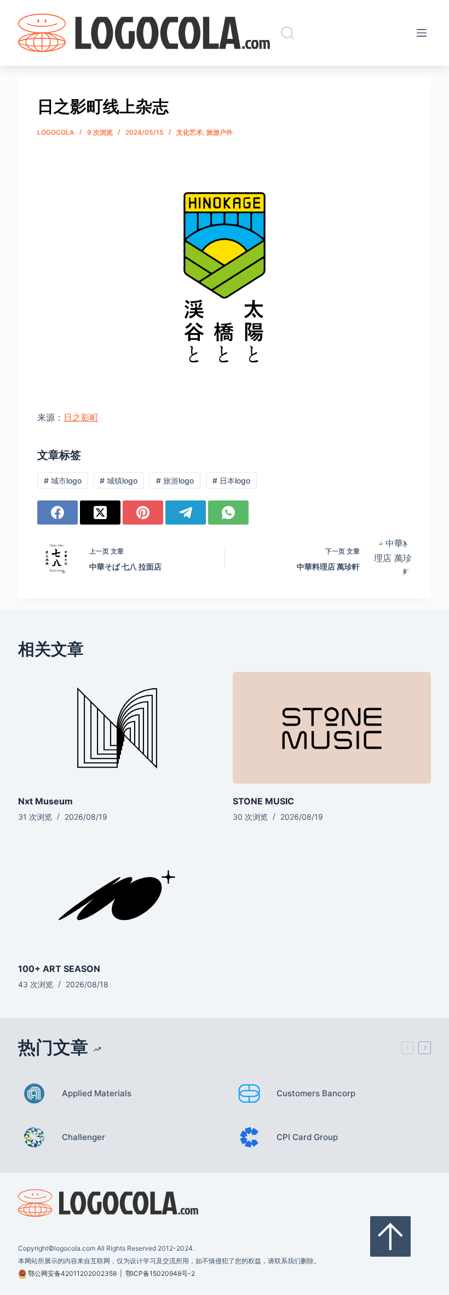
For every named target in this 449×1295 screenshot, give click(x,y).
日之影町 (81, 417)
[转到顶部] (390, 1236)
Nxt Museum (45, 801)
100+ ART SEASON (59, 968)
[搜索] (287, 32)
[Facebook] (57, 512)
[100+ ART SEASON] (117, 895)
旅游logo (175, 480)
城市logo (63, 480)
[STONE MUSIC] (332, 728)
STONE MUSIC (263, 801)
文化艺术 (189, 132)
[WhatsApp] (228, 512)
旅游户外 (219, 132)
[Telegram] (185, 512)
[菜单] (424, 33)
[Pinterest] (143, 512)
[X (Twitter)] (100, 512)
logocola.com (74, 1248)
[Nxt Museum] (117, 728)
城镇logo (118, 480)
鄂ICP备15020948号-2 (160, 1273)
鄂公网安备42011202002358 (72, 1273)
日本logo (231, 480)
